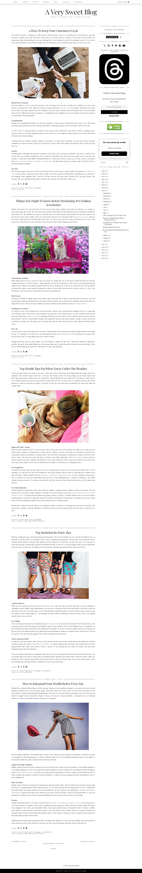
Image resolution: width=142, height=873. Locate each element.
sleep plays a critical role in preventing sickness (56, 475)
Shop (55, 2)
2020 (103, 185)
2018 (103, 191)
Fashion (46, 2)
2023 (103, 177)
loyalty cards (66, 108)
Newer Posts (19, 841)
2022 (103, 179)
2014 (103, 253)
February (106, 238)
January (105, 241)
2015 (103, 250)
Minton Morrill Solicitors (24, 772)
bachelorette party (47, 606)
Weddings (28, 672)
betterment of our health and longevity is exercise (65, 803)
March (105, 235)
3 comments (46, 671)
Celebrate (78, 2)
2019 (103, 188)
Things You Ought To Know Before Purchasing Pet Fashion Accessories (53, 203)
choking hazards (66, 334)
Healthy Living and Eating (27, 521)
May (104, 213)
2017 (103, 244)
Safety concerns (33, 316)
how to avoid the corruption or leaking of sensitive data (33, 161)
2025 (103, 171)
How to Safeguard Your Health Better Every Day (53, 684)
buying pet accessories (80, 217)
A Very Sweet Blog (71, 11)
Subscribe (114, 154)
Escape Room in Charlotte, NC (42, 644)
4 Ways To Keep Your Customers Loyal (53, 31)
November (106, 196)
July (104, 207)
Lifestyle (65, 2)
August (105, 204)
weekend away (52, 624)
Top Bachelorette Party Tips (53, 532)
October (105, 199)
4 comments (46, 832)
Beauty (35, 2)
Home (15, 2)
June (104, 210)
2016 (103, 247)
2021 (103, 182)
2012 (103, 258)
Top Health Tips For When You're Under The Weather (53, 369)
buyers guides (87, 288)
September (106, 201)
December (106, 193)
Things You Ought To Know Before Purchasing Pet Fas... (113, 219)
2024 (103, 174)
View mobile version (53, 843)
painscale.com (78, 457)
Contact (25, 2)
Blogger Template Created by (71, 871)
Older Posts (87, 841)
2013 (103, 256)
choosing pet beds (80, 303)
